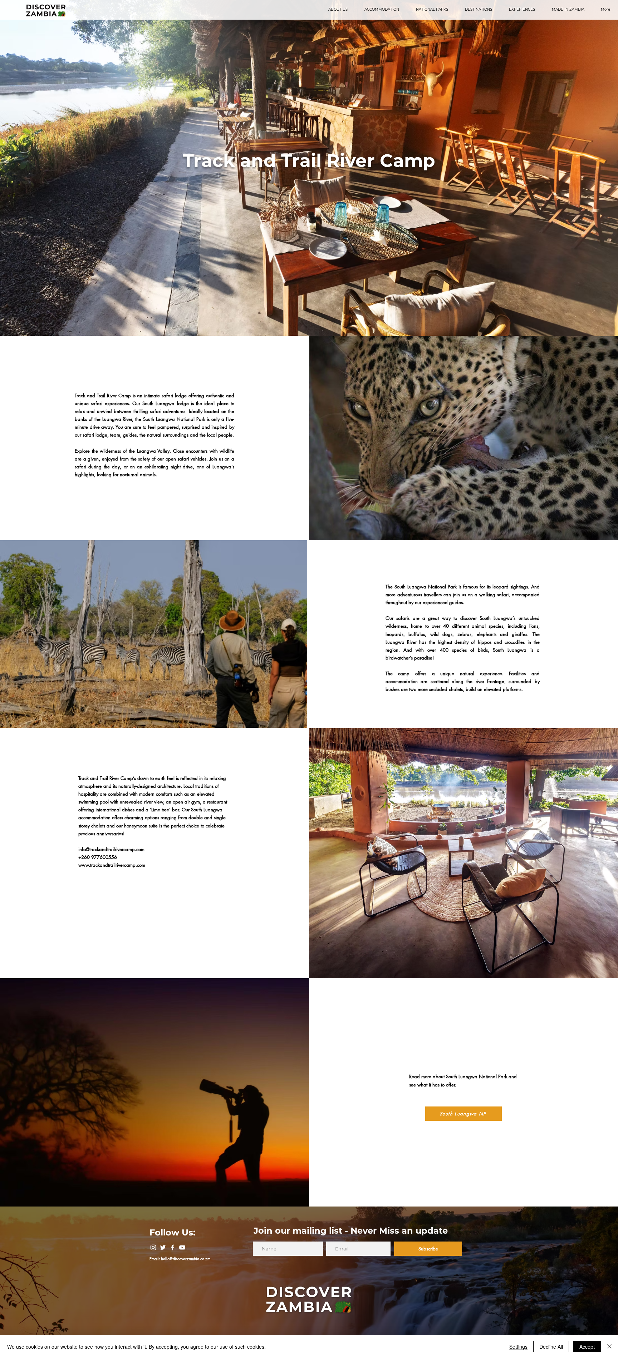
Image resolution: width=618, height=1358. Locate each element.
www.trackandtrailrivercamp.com (111, 865)
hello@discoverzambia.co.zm (185, 1258)
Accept (587, 1346)
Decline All (551, 1346)
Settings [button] (518, 1346)
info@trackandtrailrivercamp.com (111, 849)
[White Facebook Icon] (172, 1247)
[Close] (609, 1346)
